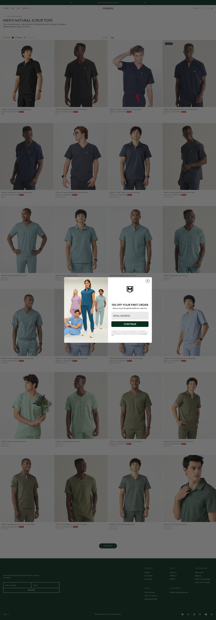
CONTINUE (130, 324)
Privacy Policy (143, 334)
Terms (112, 335)
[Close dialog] (148, 281)
